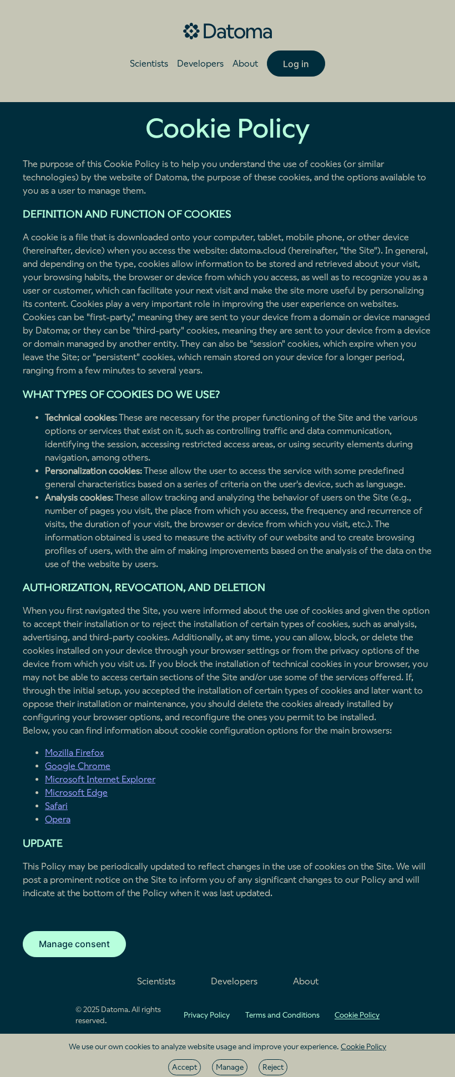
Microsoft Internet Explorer (100, 779)
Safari (56, 806)
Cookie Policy (363, 1047)
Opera (57, 819)
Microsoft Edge (76, 792)
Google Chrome (77, 766)
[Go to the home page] (227, 31)
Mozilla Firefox (74, 752)
